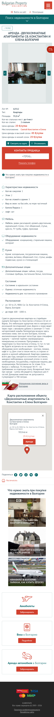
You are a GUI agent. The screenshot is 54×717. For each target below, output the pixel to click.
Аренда (29, 441)
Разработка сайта (27, 712)
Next (49, 73)
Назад (8, 28)
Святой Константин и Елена (33, 129)
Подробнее (27, 640)
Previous (5, 73)
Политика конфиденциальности (27, 710)
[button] (27, 450)
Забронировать (27, 612)
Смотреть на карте (18, 143)
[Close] (43, 416)
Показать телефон (27, 163)
